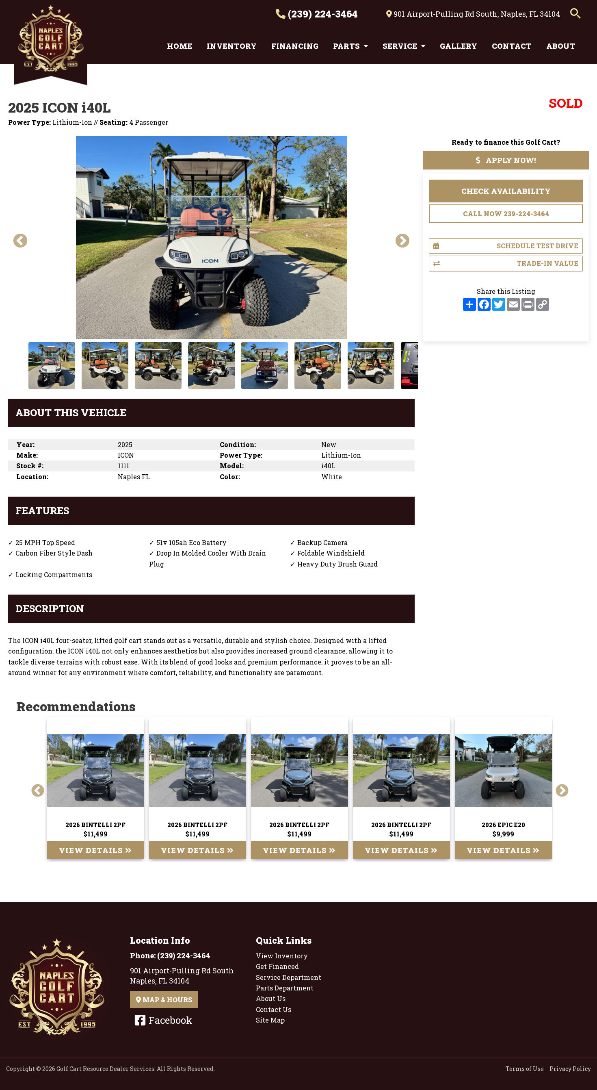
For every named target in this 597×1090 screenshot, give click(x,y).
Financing (294, 46)
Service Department (288, 977)
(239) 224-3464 (322, 13)
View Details (92, 850)
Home (179, 46)
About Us (271, 998)
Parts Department (285, 988)
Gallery (458, 46)
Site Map (270, 1020)
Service (400, 46)
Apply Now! (510, 160)
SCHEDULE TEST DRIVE (537, 245)
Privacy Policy (570, 1069)
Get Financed (277, 966)
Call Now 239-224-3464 (506, 213)
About (560, 46)
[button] (575, 14)
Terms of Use (525, 1069)
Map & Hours (166, 999)
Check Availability (506, 191)
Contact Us (273, 1009)
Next (398, 237)
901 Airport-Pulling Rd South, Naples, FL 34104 (476, 14)
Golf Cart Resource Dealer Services (105, 1069)
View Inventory (282, 955)
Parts (346, 46)
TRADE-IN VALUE (547, 263)
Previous (16, 237)
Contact (512, 46)
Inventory (232, 46)
